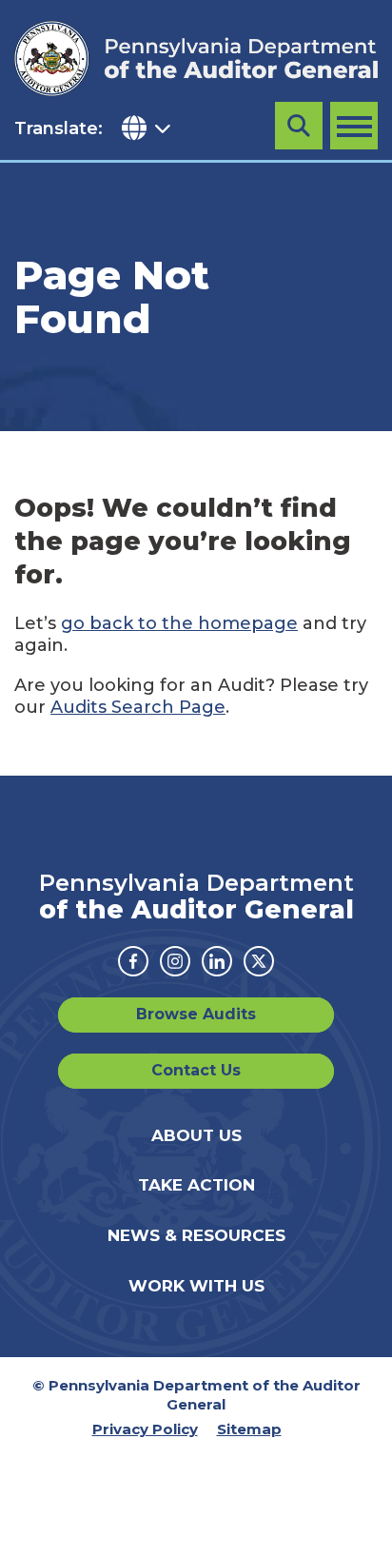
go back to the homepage (179, 623)
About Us (196, 1135)
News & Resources (196, 1235)
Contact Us (196, 1070)
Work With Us (196, 1285)
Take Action (196, 1184)
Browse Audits (196, 1014)
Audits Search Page (137, 707)
